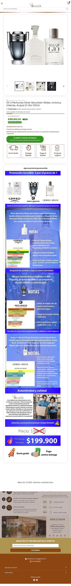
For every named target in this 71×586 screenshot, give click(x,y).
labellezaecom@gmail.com (36, 559)
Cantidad (9, 127)
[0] (68, 4)
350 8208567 (36, 561)
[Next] (63, 86)
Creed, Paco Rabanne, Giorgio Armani (19, 129)
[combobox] (34, 8)
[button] (19, 86)
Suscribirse (35, 550)
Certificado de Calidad (14, 132)
